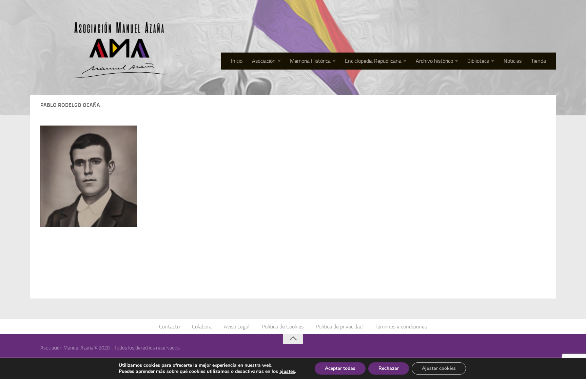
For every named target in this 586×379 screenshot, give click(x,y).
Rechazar (388, 368)
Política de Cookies (283, 326)
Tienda (538, 61)
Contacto (169, 326)
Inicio (236, 61)
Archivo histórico (434, 61)
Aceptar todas (340, 368)
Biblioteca (478, 61)
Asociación (264, 61)
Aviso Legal (237, 326)
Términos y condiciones (401, 326)
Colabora (202, 326)
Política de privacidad (339, 326)
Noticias (513, 61)
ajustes (287, 371)
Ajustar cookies (439, 368)
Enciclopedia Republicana (373, 61)
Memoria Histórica (310, 61)
